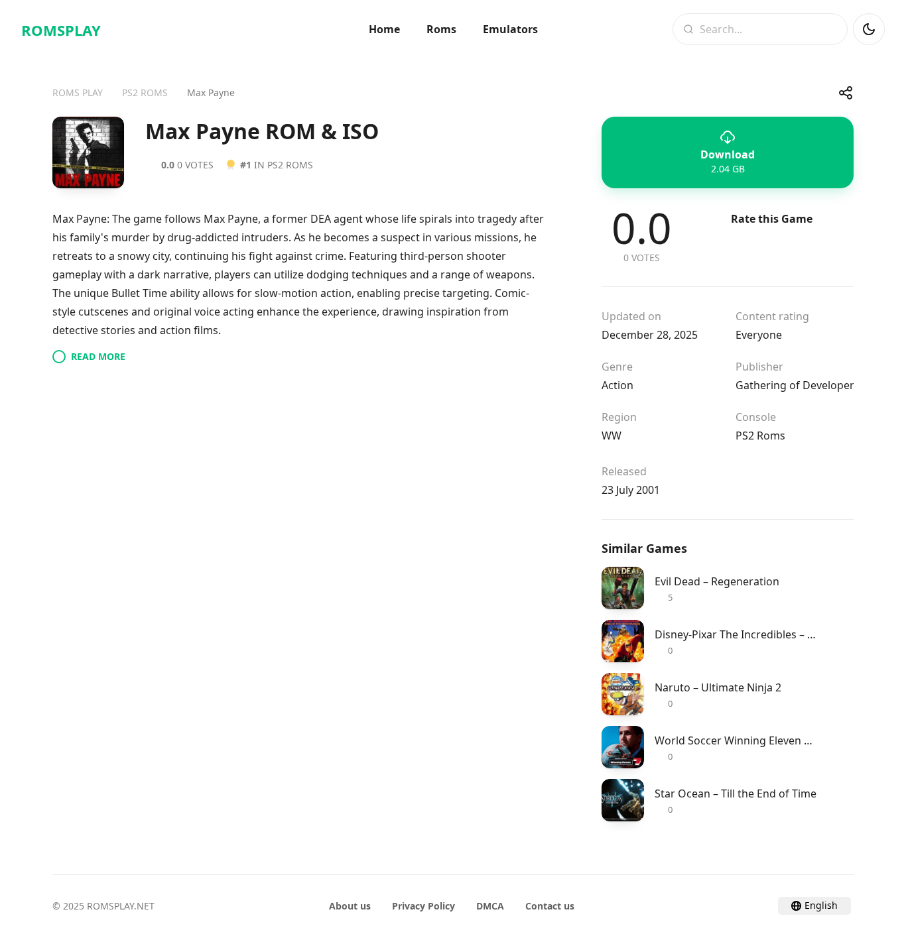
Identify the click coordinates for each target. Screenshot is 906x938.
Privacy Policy (423, 906)
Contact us (549, 906)
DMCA (490, 906)
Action (617, 385)
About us (350, 906)
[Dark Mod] (869, 29)
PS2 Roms (760, 435)
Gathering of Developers (798, 385)
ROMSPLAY (61, 30)
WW (611, 435)
